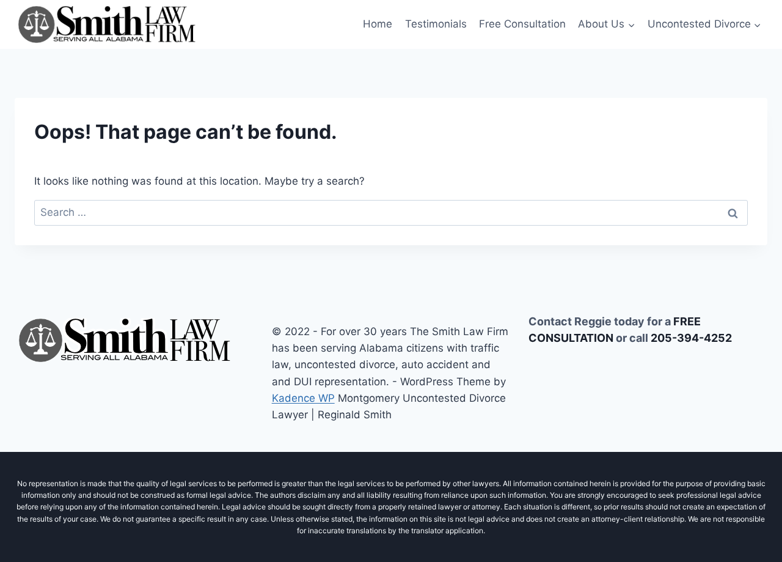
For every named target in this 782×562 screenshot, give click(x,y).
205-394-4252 (691, 337)
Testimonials (436, 24)
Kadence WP (303, 398)
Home (377, 24)
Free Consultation (522, 24)
